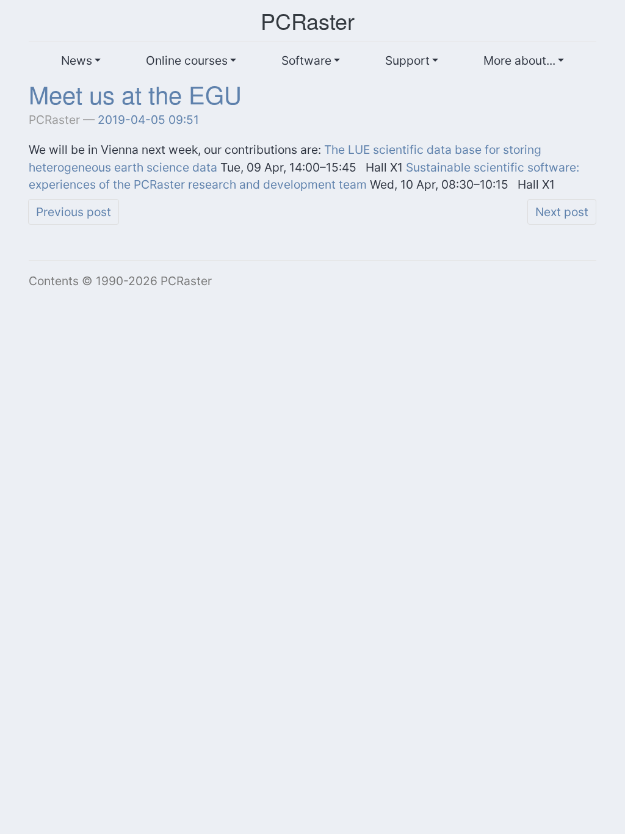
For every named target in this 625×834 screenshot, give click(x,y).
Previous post (73, 212)
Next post (561, 212)
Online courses (187, 60)
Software (306, 60)
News (76, 60)
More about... (519, 60)
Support (407, 60)
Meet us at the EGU (135, 93)
